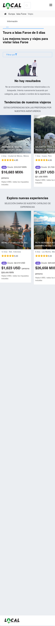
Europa (11, 13)
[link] (5, 14)
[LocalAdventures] (13, 6)
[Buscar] (26, 5)
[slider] (9, 160)
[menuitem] (12, 21)
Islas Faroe (21, 13)
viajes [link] (30, 14)
